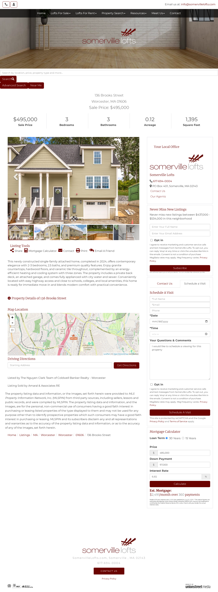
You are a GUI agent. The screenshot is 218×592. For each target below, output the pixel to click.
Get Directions (126, 365)
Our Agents (158, 196)
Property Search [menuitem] (113, 13)
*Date (154, 315)
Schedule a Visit (195, 283)
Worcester (48, 435)
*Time (154, 328)
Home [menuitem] (41, 13)
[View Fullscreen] (12, 330)
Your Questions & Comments (170, 340)
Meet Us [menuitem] (157, 13)
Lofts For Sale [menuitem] (60, 13)
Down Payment (161, 458)
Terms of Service (178, 421)
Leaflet (107, 354)
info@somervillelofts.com (198, 4)
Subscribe (180, 268)
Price (153, 447)
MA (35, 435)
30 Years (174, 438)
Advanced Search (14, 85)
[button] (8, 79)
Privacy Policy (157, 421)
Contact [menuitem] (175, 13)
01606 (80, 435)
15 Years (190, 438)
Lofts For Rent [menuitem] (85, 13)
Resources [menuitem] (137, 13)
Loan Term (157, 438)
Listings (24, 435)
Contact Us (157, 191)
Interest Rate (159, 470)
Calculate (180, 483)
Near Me (36, 85)
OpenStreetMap (120, 354)
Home (12, 435)
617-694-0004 (162, 181)
